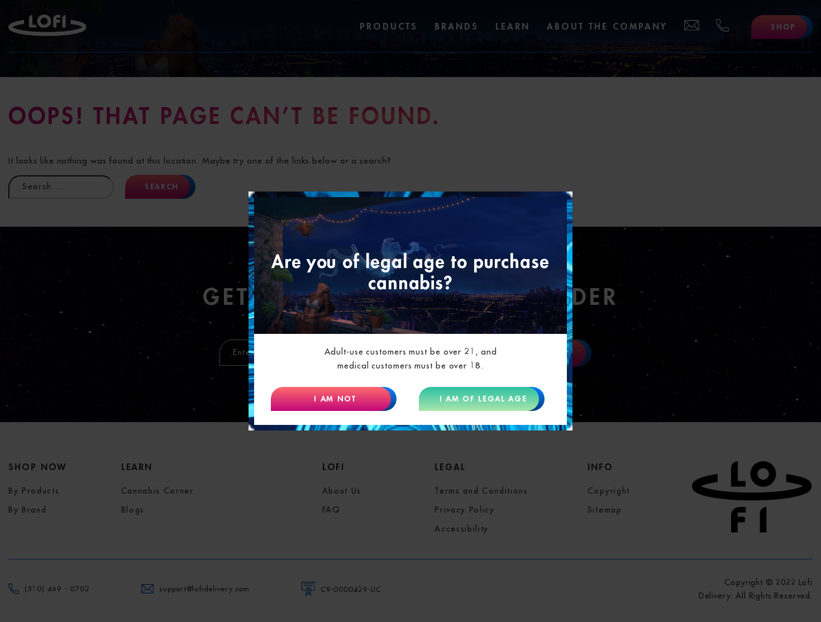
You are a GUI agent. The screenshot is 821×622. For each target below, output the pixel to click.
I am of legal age (483, 399)
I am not (335, 399)
